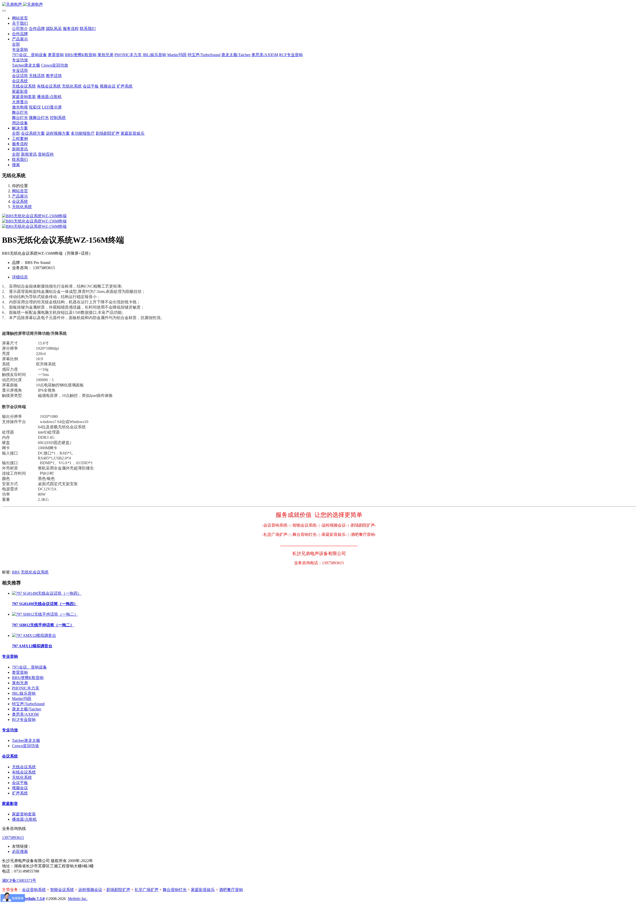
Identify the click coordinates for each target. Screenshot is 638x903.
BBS (16, 572)
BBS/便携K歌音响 (28, 678)
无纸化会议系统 (35, 572)
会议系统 (20, 201)
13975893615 (13, 837)
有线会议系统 (24, 772)
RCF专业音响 (24, 719)
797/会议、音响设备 (29, 667)
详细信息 (20, 277)
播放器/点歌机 (24, 819)
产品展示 (20, 196)
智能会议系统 (62, 890)
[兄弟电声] (319, 4)
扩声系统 (20, 793)
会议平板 (20, 783)
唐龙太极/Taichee (26, 709)
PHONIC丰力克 (25, 688)
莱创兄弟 (20, 683)
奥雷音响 (20, 672)
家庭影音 (10, 803)
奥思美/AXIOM (25, 714)
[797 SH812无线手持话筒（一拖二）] (45, 614)
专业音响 (10, 656)
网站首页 (20, 18)
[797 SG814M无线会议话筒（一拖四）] (46, 593)
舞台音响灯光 (175, 890)
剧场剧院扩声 (118, 890)
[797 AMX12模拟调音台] (34, 635)
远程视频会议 (90, 890)
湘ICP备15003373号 (19, 880)
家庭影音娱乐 (203, 890)
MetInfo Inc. (77, 899)
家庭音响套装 (24, 814)
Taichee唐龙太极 (26, 740)
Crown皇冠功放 (25, 746)
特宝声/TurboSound (28, 704)
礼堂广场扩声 (147, 890)
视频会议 (20, 788)
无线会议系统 (24, 767)
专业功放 (10, 730)
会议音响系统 (34, 890)
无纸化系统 (22, 207)
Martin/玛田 (21, 698)
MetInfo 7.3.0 (33, 899)
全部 (16, 44)
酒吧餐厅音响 (231, 890)
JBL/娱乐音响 (24, 693)
